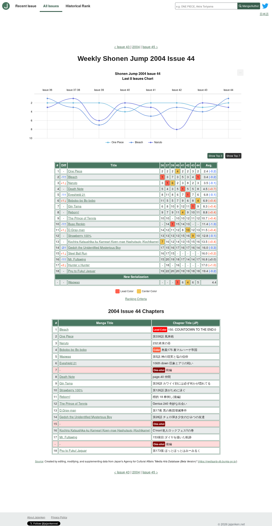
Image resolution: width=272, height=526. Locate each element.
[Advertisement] (136, 29)
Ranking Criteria (136, 299)
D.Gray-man (76, 230)
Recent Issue (25, 5)
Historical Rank (78, 5)
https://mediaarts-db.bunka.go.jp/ (217, 461)
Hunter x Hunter (79, 265)
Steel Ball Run (77, 253)
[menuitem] (240, 72)
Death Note (76, 189)
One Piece (75, 171)
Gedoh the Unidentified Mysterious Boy (94, 247)
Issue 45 (148, 46)
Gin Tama (74, 206)
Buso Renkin (76, 224)
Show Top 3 (215, 155)
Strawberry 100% (79, 235)
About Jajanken (36, 517)
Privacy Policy (59, 517)
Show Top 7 (233, 155)
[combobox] (206, 6)
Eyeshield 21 (76, 194)
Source (39, 461)
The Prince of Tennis (82, 218)
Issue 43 (123, 46)
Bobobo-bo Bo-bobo (81, 200)
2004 (136, 46)
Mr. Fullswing (77, 259)
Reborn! (73, 212)
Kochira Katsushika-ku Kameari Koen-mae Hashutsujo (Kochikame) (113, 241)
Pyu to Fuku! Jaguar (81, 271)
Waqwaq (74, 282)
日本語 (264, 14)
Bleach (72, 177)
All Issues (51, 5)
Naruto (72, 183)
